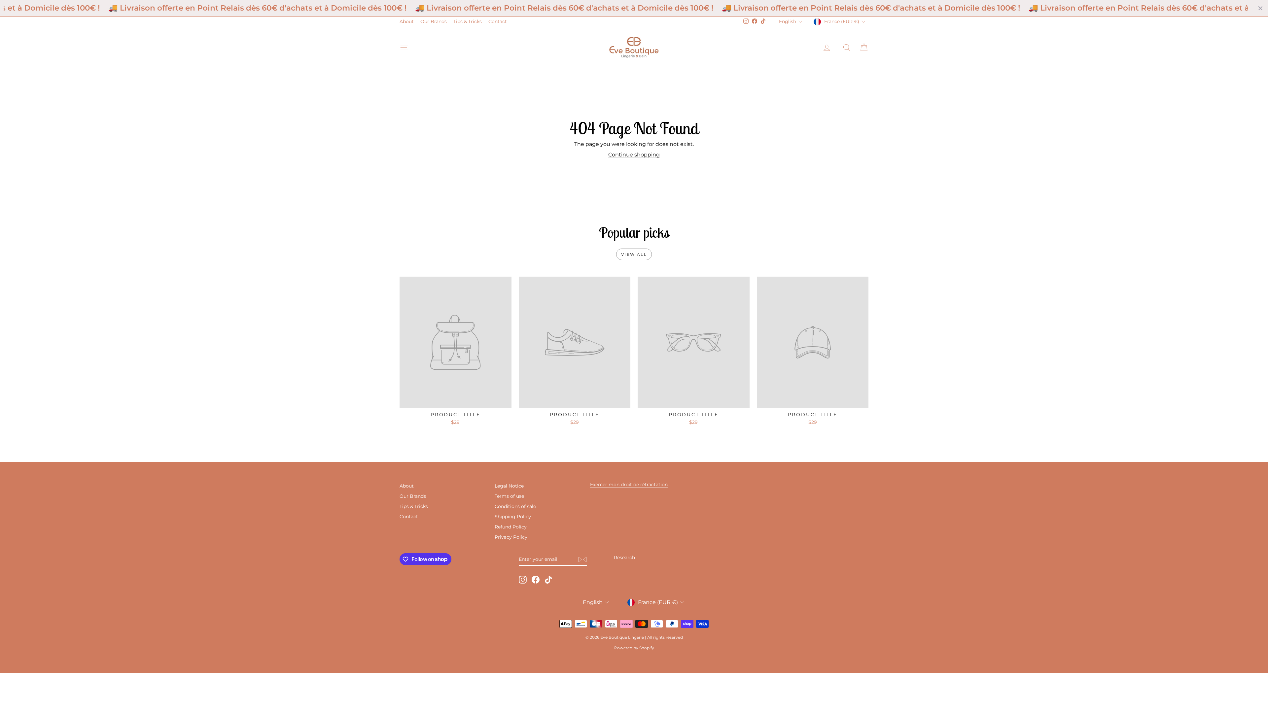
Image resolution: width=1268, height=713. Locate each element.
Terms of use (509, 496)
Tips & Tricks (467, 21)
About (407, 21)
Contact (497, 21)
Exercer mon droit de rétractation (629, 485)
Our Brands (433, 21)
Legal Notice (509, 486)
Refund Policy (511, 527)
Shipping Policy (513, 517)
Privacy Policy (511, 537)
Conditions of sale (515, 506)
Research (624, 557)
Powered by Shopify (634, 647)
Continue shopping (634, 155)
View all (634, 254)
